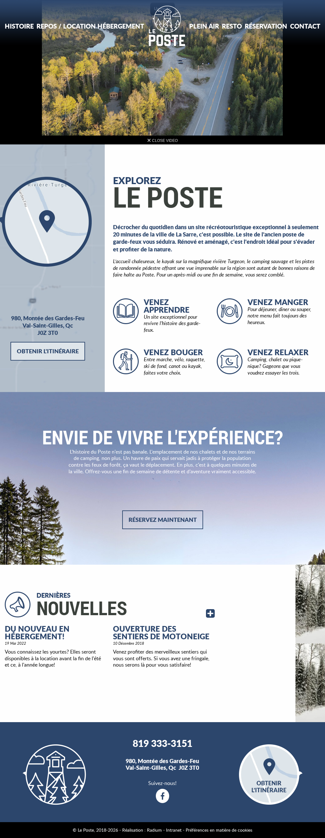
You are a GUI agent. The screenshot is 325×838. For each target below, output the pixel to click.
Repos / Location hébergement (90, 26)
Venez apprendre (166, 305)
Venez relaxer (278, 352)
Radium (154, 830)
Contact (305, 26)
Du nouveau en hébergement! (37, 632)
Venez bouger (173, 352)
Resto (232, 26)
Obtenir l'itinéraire (48, 351)
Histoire (19, 26)
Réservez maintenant (163, 519)
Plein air (204, 26)
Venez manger (278, 302)
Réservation (266, 26)
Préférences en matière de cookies (219, 830)
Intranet (174, 830)
